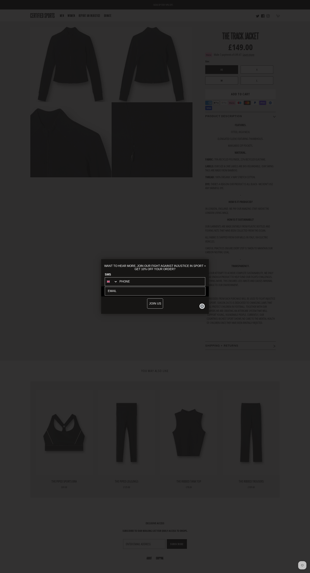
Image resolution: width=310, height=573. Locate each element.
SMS (108, 274)
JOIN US (155, 303)
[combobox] (111, 281)
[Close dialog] (202, 306)
